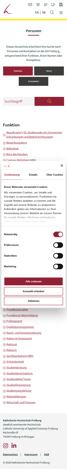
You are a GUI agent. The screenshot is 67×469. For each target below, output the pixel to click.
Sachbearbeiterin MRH (19, 356)
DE (44, 13)
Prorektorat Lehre (17, 309)
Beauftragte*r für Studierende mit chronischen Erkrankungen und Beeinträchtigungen (34, 135)
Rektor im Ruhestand (19, 338)
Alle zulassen (34, 281)
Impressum (30, 454)
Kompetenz (33, 81)
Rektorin (11, 350)
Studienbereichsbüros (19, 373)
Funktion (18, 70)
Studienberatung (16, 367)
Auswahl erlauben (33, 291)
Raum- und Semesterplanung (23, 333)
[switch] (58, 245)
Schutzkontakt (15, 361)
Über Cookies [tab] (55, 174)
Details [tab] (33, 174)
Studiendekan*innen (18, 379)
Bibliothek (12, 148)
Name (49, 70)
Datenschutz (10, 454)
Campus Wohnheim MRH (21, 160)
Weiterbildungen (16, 396)
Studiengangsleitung (18, 391)
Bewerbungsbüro (16, 143)
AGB (46, 454)
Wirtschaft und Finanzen (20, 402)
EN (37, 13)
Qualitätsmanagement (20, 327)
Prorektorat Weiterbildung (22, 315)
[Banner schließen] (62, 165)
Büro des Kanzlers (17, 154)
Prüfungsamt (14, 321)
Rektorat (11, 344)
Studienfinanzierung (18, 385)
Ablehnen (33, 301)
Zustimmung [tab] (12, 174)
